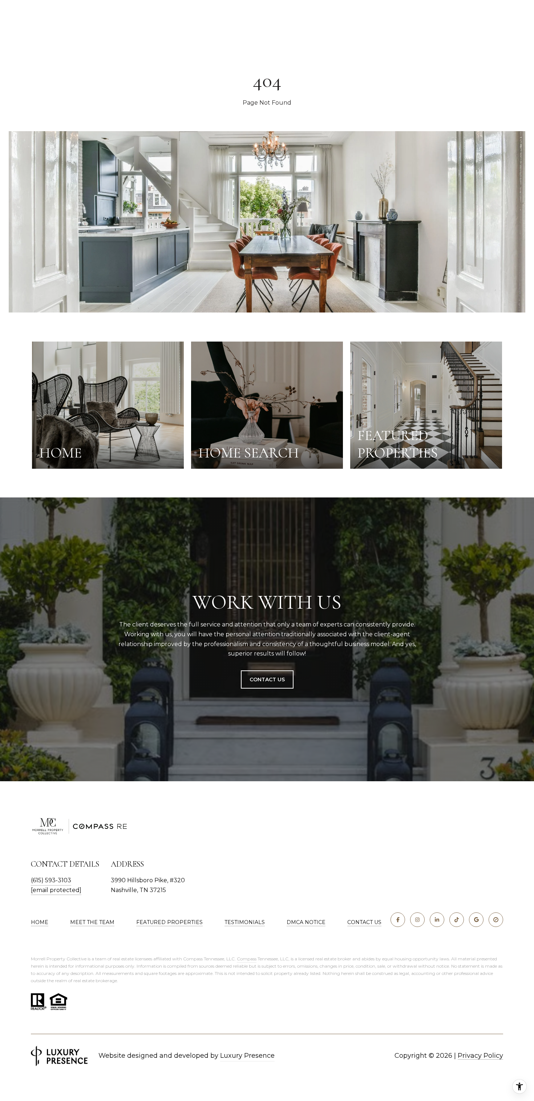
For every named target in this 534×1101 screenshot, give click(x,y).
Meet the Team (92, 922)
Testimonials (244, 922)
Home (39, 922)
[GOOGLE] (476, 919)
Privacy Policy (480, 1056)
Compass (246, 958)
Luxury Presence (247, 1056)
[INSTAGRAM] (417, 919)
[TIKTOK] (456, 919)
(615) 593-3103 (51, 880)
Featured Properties (169, 922)
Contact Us (267, 679)
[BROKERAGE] (496, 919)
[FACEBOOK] (398, 919)
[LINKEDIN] (437, 919)
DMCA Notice (306, 922)
